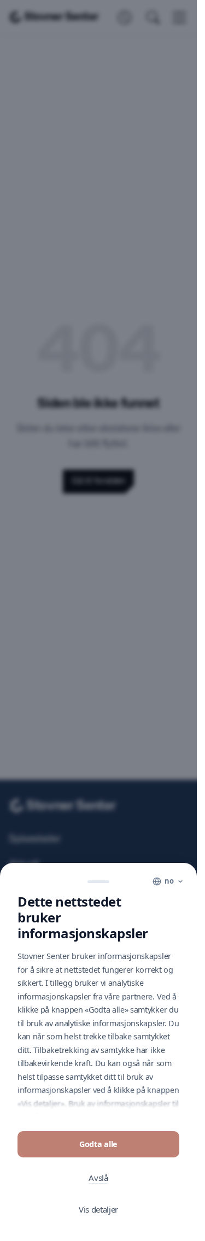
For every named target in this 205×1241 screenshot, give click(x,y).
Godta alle (98, 1144)
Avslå (98, 1177)
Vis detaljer (98, 1209)
